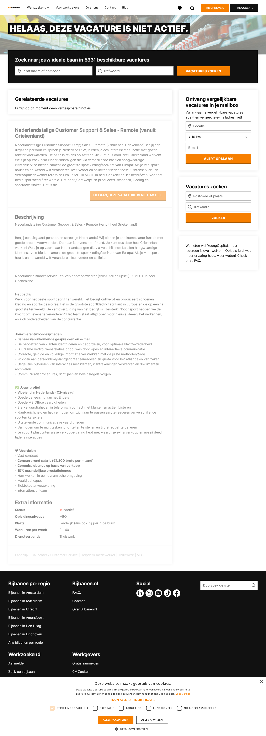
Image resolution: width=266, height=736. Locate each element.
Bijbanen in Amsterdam (26, 592)
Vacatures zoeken (203, 71)
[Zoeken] (192, 8)
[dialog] (133, 706)
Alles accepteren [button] (115, 719)
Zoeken (218, 218)
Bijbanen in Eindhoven (25, 634)
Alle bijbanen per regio (25, 642)
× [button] (261, 681)
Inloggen (243, 7)
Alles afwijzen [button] (152, 719)
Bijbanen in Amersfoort (26, 617)
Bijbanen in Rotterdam (25, 601)
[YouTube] (159, 593)
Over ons (92, 7)
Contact (110, 7)
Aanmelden (16, 663)
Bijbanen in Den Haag (24, 626)
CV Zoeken (80, 671)
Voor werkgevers (68, 7)
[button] (133, 700)
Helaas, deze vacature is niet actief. (127, 195)
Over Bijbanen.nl (84, 609)
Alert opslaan (218, 159)
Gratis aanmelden (85, 663)
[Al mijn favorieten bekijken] (179, 8)
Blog (125, 7)
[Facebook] (177, 593)
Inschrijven (214, 7)
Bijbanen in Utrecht (22, 609)
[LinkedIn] (140, 593)
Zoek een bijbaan (21, 671)
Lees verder (183, 693)
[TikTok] (168, 593)
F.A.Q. (76, 592)
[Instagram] (150, 593)
